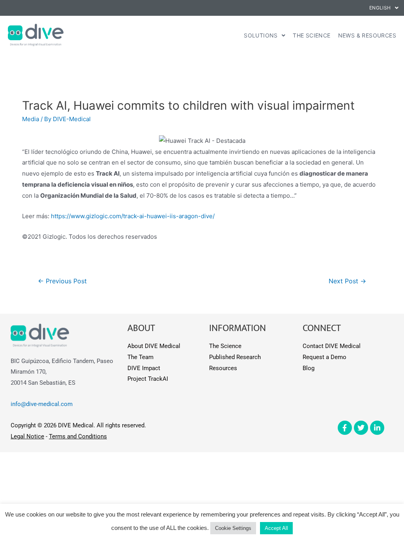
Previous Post (62, 281)
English (380, 8)
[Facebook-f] (345, 428)
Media (30, 119)
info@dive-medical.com (42, 404)
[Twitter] (361, 428)
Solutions (261, 35)
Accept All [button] (276, 528)
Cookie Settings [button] (233, 528)
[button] (384, 8)
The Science (311, 35)
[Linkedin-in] (377, 428)
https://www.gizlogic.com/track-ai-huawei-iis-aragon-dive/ (133, 216)
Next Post (347, 281)
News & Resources (367, 35)
